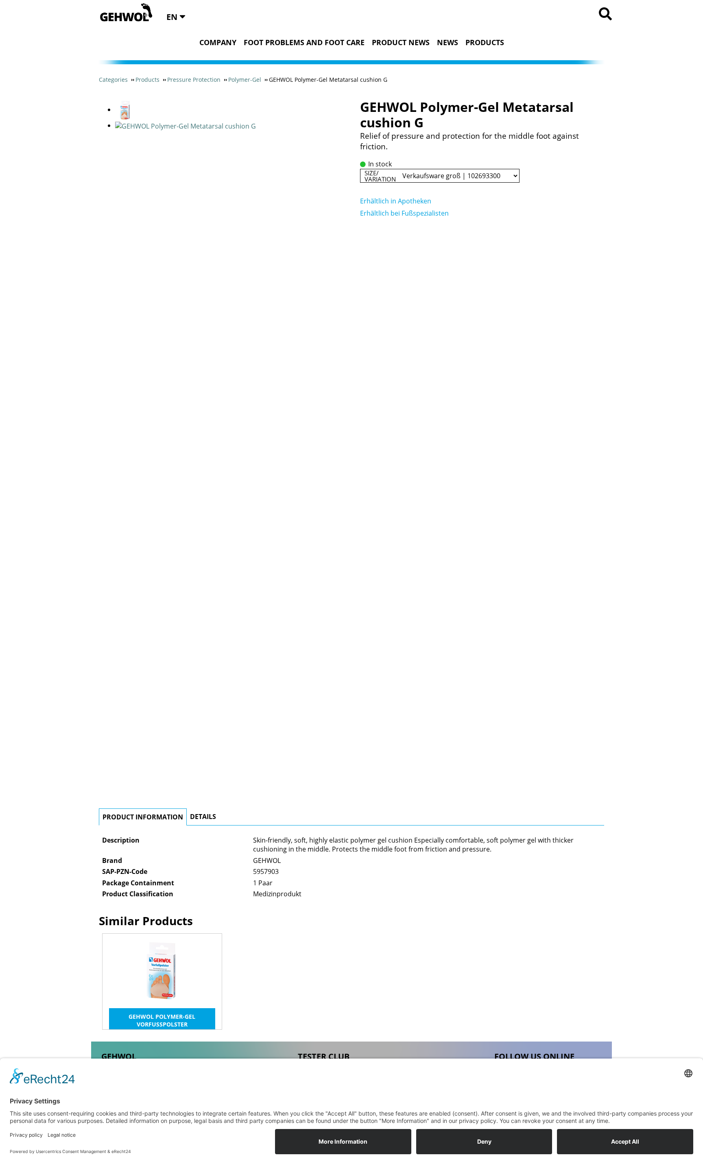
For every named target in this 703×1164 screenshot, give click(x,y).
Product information (143, 816)
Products (484, 42)
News (447, 42)
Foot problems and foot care (304, 42)
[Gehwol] (123, 13)
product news (401, 42)
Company (217, 42)
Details (203, 816)
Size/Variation (380, 175)
